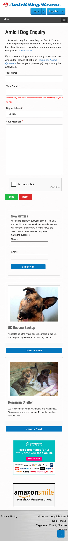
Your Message (13, 121)
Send (11, 197)
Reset (25, 197)
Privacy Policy (9, 516)
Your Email (12, 86)
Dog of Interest (14, 108)
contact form (25, 50)
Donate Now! (34, 350)
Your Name (11, 72)
